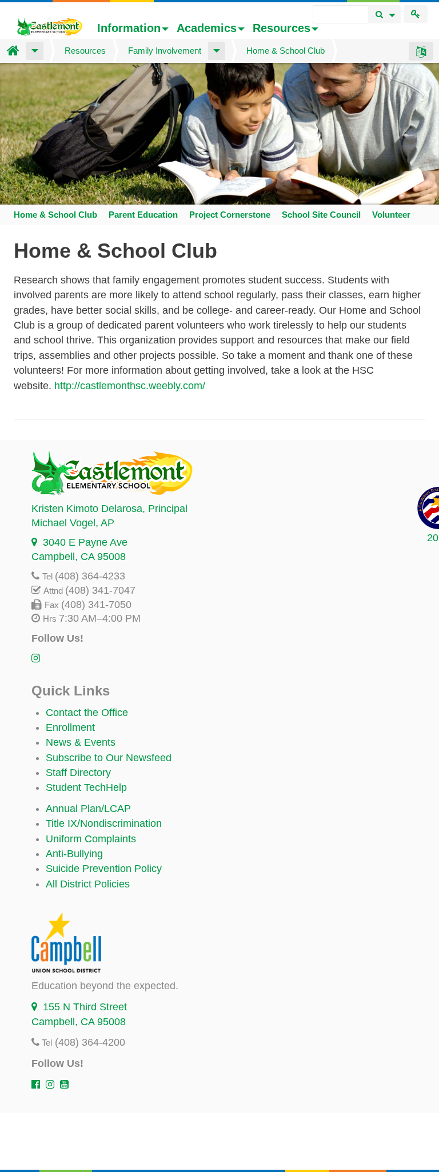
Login (416, 14)
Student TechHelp (86, 787)
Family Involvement (164, 50)
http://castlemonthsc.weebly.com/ (129, 385)
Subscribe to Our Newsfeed (108, 757)
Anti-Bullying (74, 853)
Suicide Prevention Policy (104, 868)
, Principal (109, 508)
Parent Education (143, 214)
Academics (207, 28)
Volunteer (391, 214)
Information (129, 28)
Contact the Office (87, 712)
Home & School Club (285, 50)
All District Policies (88, 884)
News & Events (80, 742)
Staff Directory (78, 772)
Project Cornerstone (229, 214)
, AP (72, 523)
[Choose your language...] (421, 51)
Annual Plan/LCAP (88, 808)
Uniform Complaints (91, 839)
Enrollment (70, 727)
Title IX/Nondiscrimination (104, 823)
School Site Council (321, 214)
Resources (281, 28)
